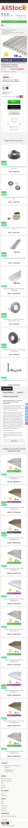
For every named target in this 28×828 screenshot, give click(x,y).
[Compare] (8, 124)
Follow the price (14, 127)
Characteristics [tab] (8, 392)
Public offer (3, 810)
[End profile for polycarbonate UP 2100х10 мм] (14, 246)
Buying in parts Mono (14, 107)
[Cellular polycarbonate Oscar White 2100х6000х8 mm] (14, 648)
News (2, 801)
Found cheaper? (14, 129)
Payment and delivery (6, 778)
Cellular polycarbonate (17, 449)
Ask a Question (14, 121)
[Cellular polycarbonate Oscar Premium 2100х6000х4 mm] (14, 526)
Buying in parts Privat (14, 112)
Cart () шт (14, 21)
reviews (14, 71)
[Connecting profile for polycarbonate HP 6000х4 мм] (14, 277)
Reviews (3, 787)
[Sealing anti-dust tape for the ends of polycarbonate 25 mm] (14, 307)
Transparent (4, 88)
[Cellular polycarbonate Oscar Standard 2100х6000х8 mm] (14, 679)
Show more (14, 441)
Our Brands (3, 808)
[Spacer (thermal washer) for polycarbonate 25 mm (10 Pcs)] (14, 155)
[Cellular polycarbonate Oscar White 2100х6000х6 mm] (14, 557)
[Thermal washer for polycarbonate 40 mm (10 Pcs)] (14, 185)
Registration (4, 795)
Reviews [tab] (20, 392)
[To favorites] (20, 124)
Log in (2, 793)
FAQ (2, 783)
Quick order (14, 118)
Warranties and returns (6, 781)
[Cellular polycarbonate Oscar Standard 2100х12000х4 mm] (14, 709)
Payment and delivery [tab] (10, 396)
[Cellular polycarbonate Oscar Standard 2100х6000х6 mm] (14, 587)
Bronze (7, 88)
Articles (3, 803)
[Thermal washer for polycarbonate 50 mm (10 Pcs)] (14, 216)
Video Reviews (4, 805)
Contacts (3, 785)
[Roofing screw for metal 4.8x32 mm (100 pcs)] (14, 368)
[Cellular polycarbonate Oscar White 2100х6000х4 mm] (14, 465)
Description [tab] (7, 388)
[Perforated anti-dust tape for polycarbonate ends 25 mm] (14, 338)
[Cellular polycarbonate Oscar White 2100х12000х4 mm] (14, 618)
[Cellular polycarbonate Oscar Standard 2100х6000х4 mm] (14, 496)
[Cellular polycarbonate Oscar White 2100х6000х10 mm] (14, 740)
